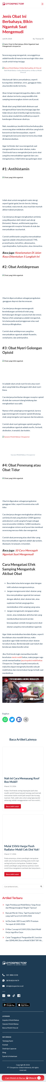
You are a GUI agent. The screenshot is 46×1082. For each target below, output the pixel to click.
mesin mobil (17, 657)
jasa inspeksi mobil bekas (31, 660)
